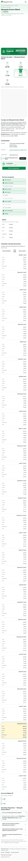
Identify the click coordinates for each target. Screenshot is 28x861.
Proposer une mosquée (6, 856)
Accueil (2, 5)
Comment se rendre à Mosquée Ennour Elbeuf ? (12, 836)
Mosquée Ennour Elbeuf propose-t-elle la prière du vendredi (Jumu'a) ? (12, 831)
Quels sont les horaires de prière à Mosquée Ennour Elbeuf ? (10, 825)
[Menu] (25, 2)
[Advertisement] (14, 32)
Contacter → (22, 159)
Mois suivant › (22, 252)
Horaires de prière (15, 853)
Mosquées (7, 853)
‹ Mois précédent (6, 252)
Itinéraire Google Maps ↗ (14, 169)
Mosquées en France (9, 5)
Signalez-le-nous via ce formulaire (11, 843)
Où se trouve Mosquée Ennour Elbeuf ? (12, 813)
